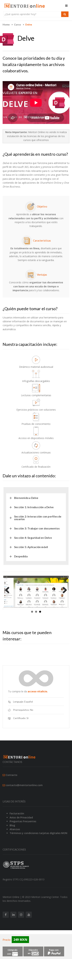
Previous (8, 590)
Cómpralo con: (12, 951)
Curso (17, 24)
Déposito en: (33, 951)
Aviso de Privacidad (21, 817)
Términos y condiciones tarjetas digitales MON (38, 833)
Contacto (11, 775)
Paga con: (54, 949)
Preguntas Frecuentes (23, 821)
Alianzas (15, 829)
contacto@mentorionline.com (24, 785)
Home (6, 24)
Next (63, 590)
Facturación (17, 813)
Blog (12, 825)
